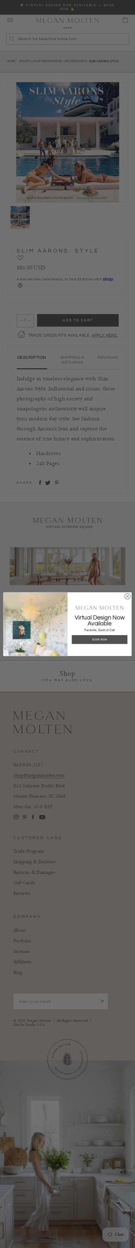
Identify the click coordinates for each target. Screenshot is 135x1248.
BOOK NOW (99, 639)
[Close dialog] (127, 596)
